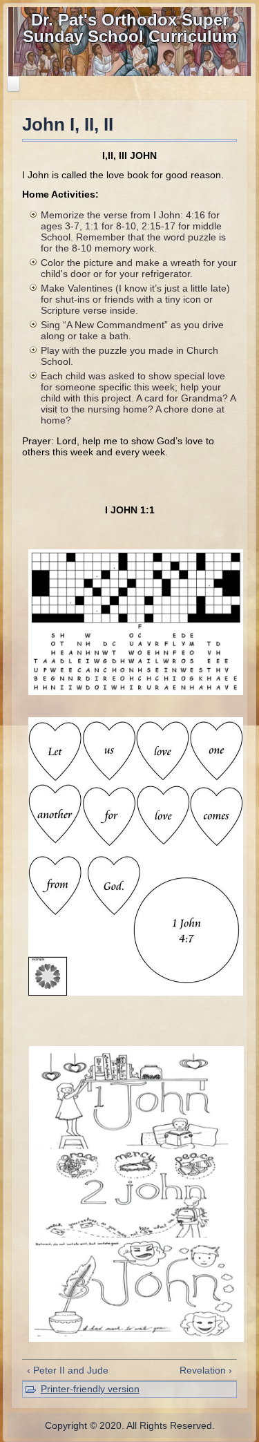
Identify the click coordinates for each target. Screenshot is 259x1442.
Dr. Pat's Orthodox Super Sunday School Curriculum (130, 28)
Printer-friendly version (90, 1388)
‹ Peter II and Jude (67, 1370)
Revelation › (206, 1370)
